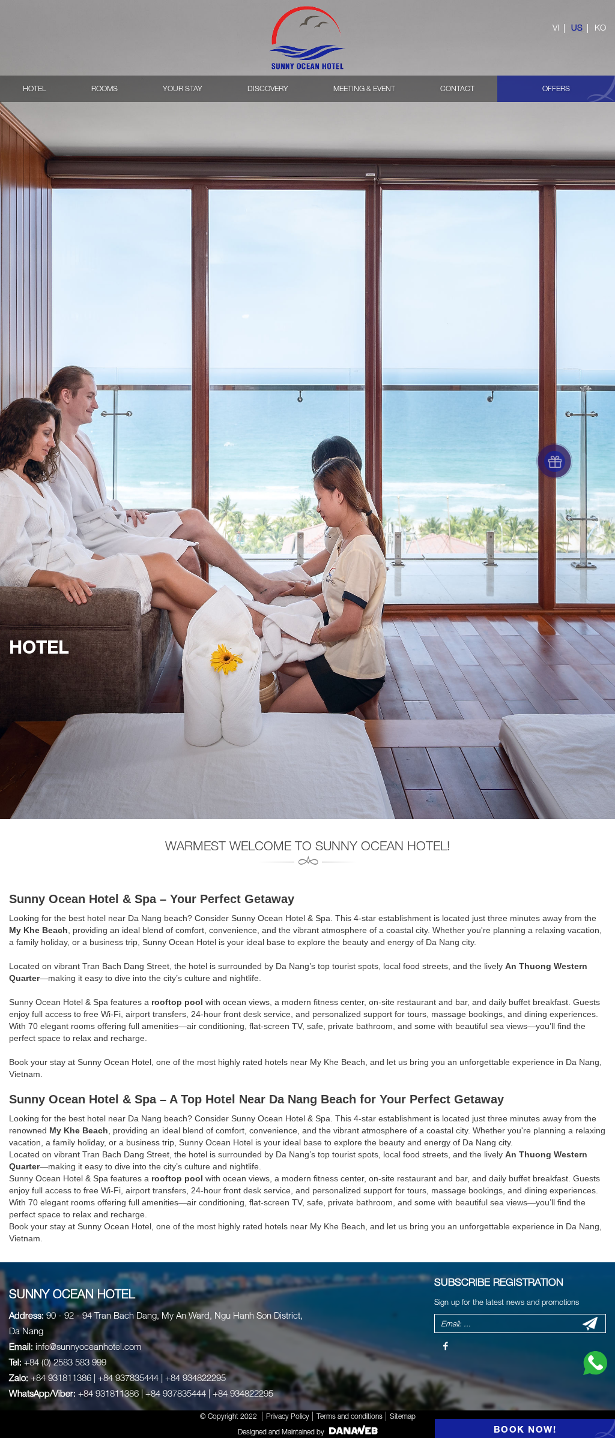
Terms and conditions (350, 1416)
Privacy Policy (287, 1416)
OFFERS (556, 88)
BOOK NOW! (525, 1429)
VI (556, 28)
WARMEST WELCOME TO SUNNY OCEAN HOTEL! (307, 845)
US (577, 28)
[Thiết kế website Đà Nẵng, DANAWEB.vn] (352, 1431)
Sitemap (403, 1416)
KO (600, 28)
